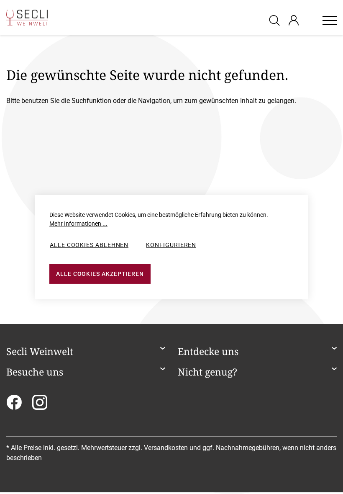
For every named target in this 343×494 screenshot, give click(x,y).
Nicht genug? (207, 372)
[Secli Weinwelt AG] (27, 18)
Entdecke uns (208, 351)
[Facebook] (14, 405)
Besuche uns (34, 372)
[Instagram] (40, 405)
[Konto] (293, 20)
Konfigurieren (171, 245)
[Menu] (330, 20)
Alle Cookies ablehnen (89, 245)
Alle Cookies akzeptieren (100, 273)
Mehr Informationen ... (78, 223)
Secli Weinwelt (39, 351)
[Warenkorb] (310, 20)
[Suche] (275, 20)
